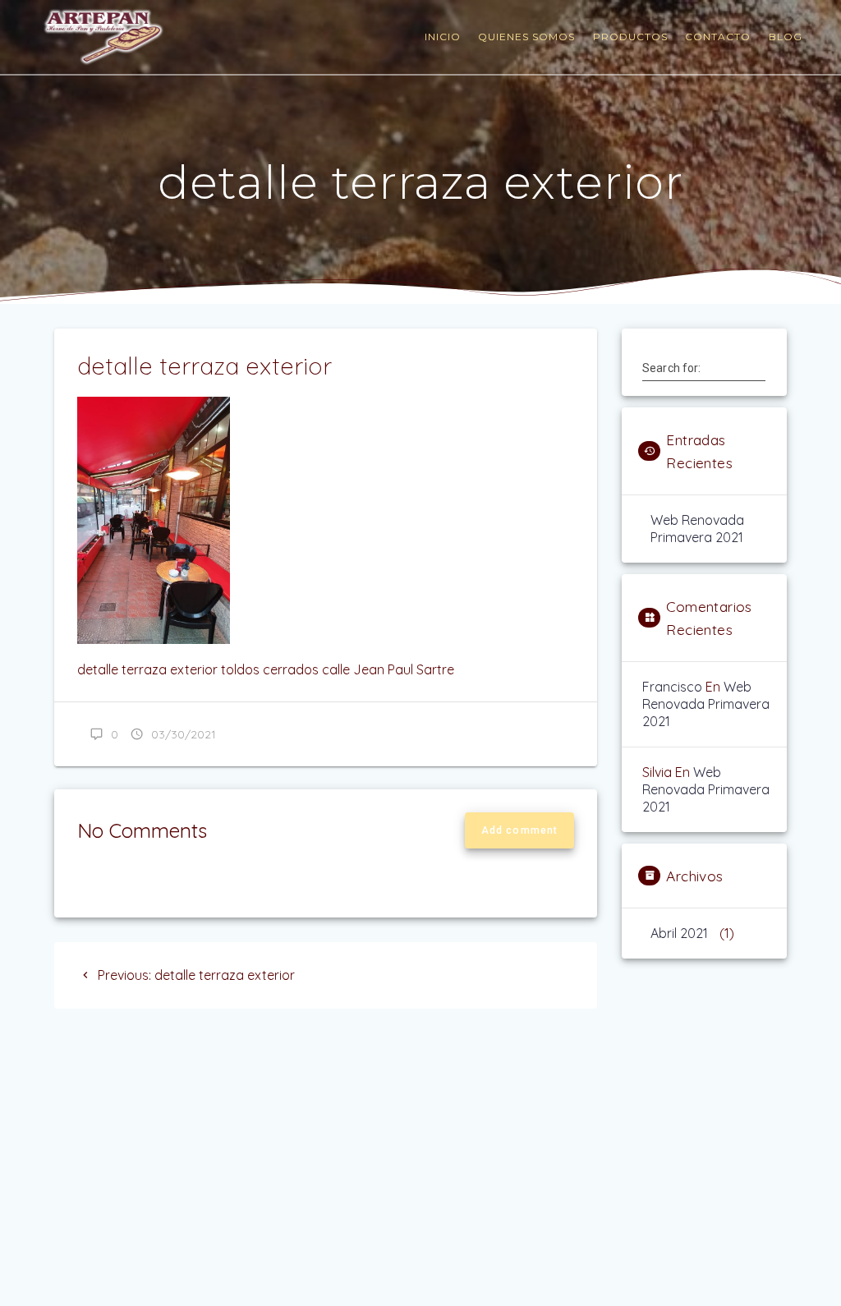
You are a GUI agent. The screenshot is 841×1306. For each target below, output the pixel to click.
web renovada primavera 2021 (697, 528)
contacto (718, 36)
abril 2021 (679, 933)
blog (785, 36)
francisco (672, 686)
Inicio (443, 36)
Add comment (519, 830)
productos (630, 36)
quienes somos (526, 36)
